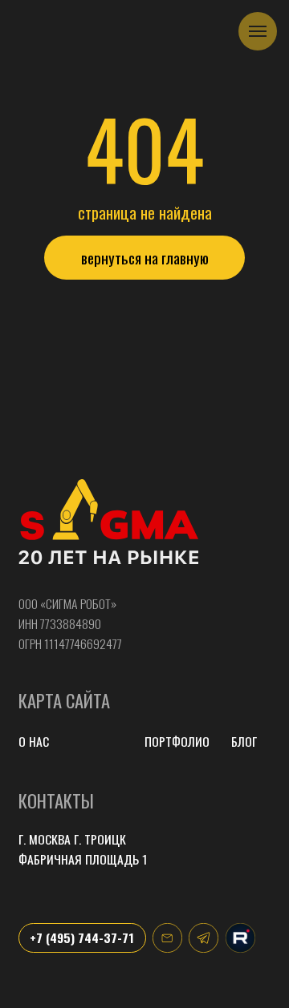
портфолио (177, 741)
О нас (33, 741)
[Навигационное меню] (258, 31)
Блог (244, 741)
